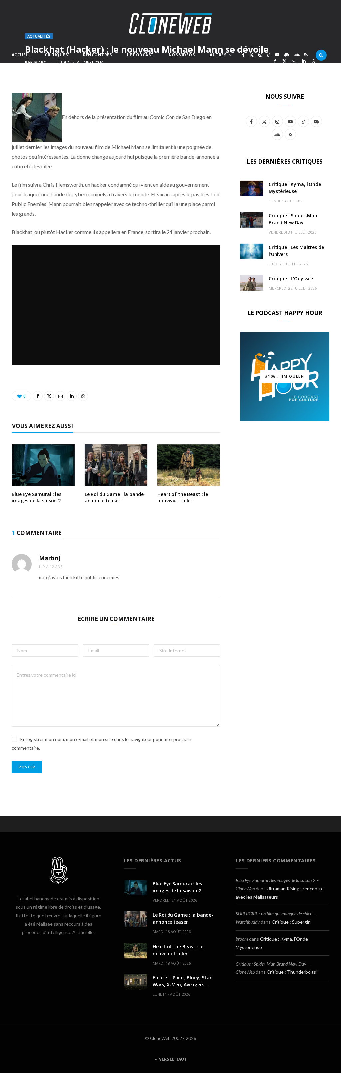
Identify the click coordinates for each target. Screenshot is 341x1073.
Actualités (39, 36)
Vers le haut (172, 1059)
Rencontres (97, 55)
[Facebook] (275, 61)
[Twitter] (284, 61)
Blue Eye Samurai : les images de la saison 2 (36, 497)
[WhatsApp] (313, 61)
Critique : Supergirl (291, 922)
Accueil (21, 55)
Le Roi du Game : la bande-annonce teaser (115, 497)
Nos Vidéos (182, 55)
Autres (218, 55)
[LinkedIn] (304, 61)
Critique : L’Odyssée (291, 278)
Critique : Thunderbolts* (292, 972)
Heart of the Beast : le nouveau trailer (182, 497)
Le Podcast (140, 55)
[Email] (294, 61)
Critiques (56, 55)
